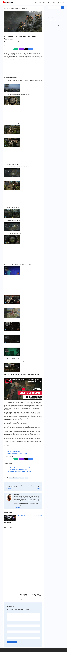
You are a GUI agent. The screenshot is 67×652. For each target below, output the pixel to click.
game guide (12, 477)
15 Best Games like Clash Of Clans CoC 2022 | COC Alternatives (18, 471)
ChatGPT (15, 49)
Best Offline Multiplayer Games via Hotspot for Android (16, 453)
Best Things (41, 2)
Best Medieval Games (10, 448)
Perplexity (21, 49)
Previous (9, 488)
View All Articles (16, 507)
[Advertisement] (23, 68)
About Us (59, 2)
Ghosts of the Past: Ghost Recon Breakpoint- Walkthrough (17, 466)
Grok (26, 49)
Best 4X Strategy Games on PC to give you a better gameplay (17, 449)
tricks (27, 477)
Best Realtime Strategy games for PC (13, 451)
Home (35, 2)
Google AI (31, 49)
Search (62, 7)
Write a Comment (21, 41)
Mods (48, 2)
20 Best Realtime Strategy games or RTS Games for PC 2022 (17, 469)
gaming (22, 477)
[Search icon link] (63, 2)
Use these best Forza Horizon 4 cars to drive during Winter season (23, 596)
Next (38, 488)
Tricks (54, 2)
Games (17, 477)
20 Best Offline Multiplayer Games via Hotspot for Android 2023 (18, 467)
